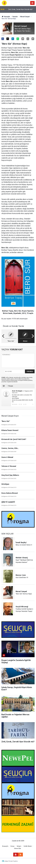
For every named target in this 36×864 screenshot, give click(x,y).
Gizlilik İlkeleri (28, 846)
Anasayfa (7, 16)
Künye (12, 846)
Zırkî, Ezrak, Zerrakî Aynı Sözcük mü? (20, 9)
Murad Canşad (25, 16)
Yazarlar (15, 16)
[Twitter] (7, 38)
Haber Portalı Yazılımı (11, 861)
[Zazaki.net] (4, 3)
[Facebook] (2, 38)
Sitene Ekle (17, 848)
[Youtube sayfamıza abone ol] (15, 854)
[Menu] (32, 3)
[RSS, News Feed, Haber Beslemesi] (20, 854)
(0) (21, 404)
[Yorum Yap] (33, 38)
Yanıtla (15, 404)
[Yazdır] (28, 38)
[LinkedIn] (13, 38)
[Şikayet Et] (33, 404)
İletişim (19, 846)
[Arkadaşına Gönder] (23, 38)
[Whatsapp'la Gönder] (18, 38)
